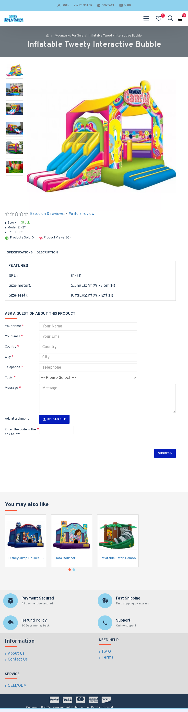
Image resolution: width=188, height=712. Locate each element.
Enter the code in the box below (20, 432)
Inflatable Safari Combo (118, 558)
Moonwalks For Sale (69, 36)
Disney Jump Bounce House (26, 558)
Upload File (56, 419)
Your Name (13, 326)
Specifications (20, 253)
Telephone (12, 367)
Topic (9, 378)
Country (10, 347)
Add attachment (17, 419)
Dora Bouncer (65, 558)
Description (47, 253)
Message (11, 388)
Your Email (12, 336)
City (8, 357)
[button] (70, 569)
